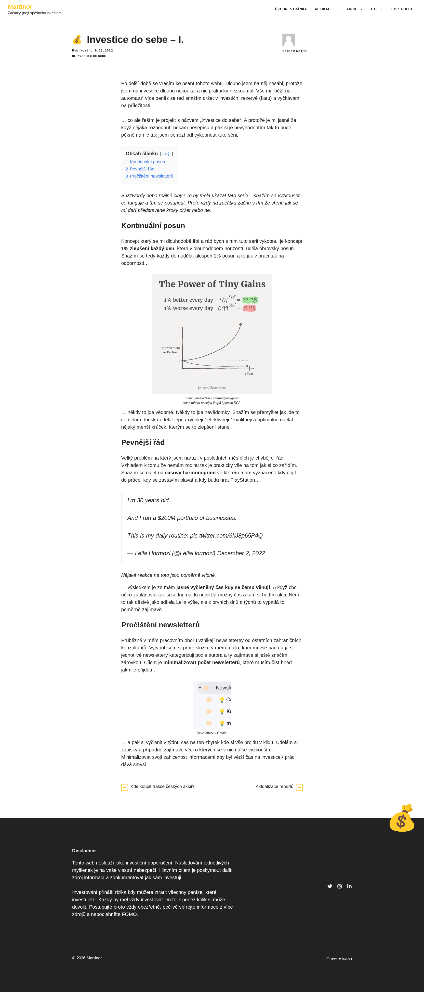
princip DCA (232, 403)
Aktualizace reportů (274, 786)
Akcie (352, 9)
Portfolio (401, 9)
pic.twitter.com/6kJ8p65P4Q (226, 535)
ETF (374, 9)
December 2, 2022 (241, 553)
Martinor (20, 6)
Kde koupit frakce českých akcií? (163, 786)
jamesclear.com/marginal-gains (217, 398)
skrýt (166, 154)
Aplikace (324, 9)
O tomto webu (339, 959)
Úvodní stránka (291, 9)
